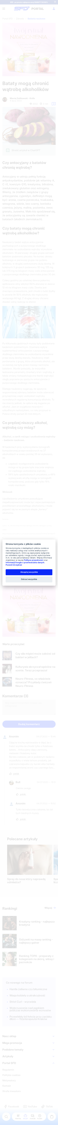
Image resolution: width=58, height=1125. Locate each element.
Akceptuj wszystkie (29, 572)
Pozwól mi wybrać (14, 565)
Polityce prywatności (33, 560)
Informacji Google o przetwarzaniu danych (25, 562)
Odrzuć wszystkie (29, 579)
